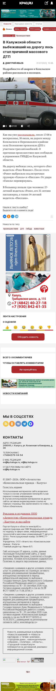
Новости (7, 24)
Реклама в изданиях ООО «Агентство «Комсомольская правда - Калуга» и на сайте (27, 518)
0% (7, 327)
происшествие (10, 228)
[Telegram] (16, 216)
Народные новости (23, 24)
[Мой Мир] (12, 216)
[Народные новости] (46, 3)
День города (20, 29)
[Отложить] (22, 126)
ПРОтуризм (35, 29)
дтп (22, 228)
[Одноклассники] (8, 216)
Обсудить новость (28, 336)
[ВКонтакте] (4, 216)
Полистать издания (12, 487)
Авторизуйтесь (28, 369)
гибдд (29, 228)
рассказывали (26, 134)
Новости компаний (15, 393)
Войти (51, 3)
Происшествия (23, 35)
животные (39, 228)
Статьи (38, 24)
